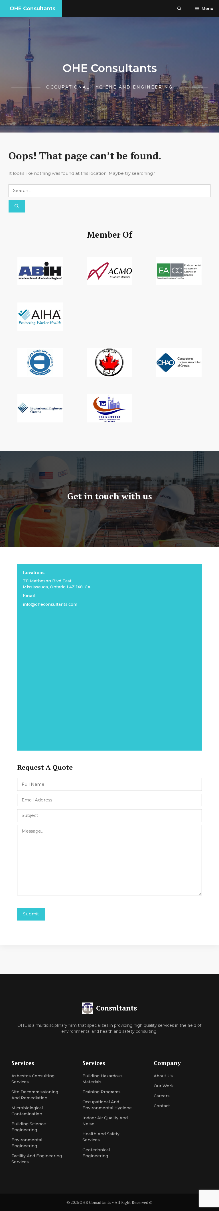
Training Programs (101, 1091)
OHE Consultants (32, 8)
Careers (162, 1095)
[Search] (17, 206)
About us (163, 1075)
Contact (162, 1105)
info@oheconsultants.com (50, 604)
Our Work (164, 1085)
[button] (179, 8)
